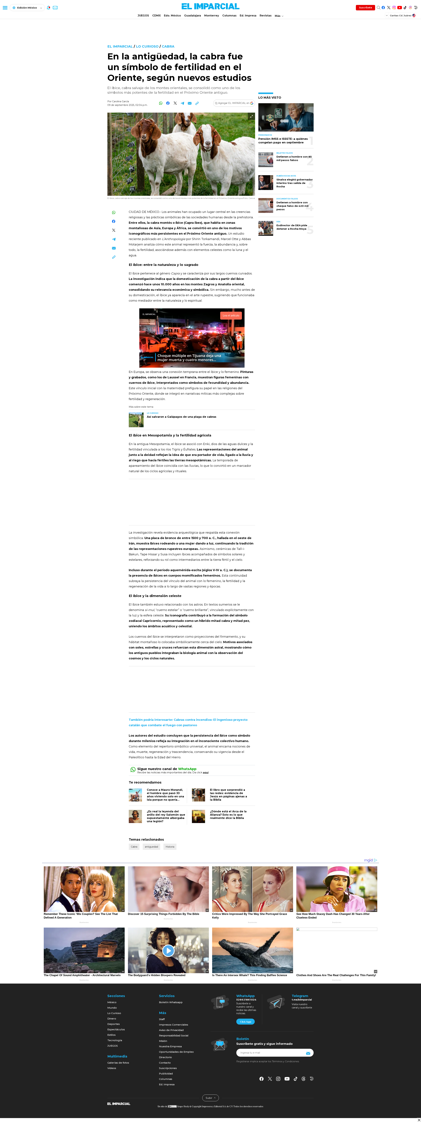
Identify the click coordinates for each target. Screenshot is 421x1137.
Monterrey (211, 15)
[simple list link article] (286, 118)
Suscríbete (365, 7)
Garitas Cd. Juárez (400, 15)
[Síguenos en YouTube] (399, 7)
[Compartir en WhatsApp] (160, 103)
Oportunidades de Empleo (176, 1051)
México (111, 1002)
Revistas (266, 15)
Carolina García (120, 101)
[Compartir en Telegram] (182, 103)
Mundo (112, 1007)
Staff (162, 1019)
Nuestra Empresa (170, 1046)
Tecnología (114, 1040)
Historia (170, 846)
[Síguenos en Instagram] (394, 7)
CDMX (156, 15)
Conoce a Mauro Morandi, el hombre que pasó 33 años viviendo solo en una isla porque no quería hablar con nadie (165, 796)
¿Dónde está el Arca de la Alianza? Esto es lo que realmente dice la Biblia (228, 815)
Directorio (165, 1057)
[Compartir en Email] (189, 103)
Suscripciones (168, 1068)
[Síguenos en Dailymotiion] (312, 1079)
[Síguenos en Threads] (410, 7)
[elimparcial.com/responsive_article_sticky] (419, 1120)
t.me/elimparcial (302, 999)
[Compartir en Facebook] (168, 103)
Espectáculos (116, 1029)
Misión (163, 1040)
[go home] (118, 1104)
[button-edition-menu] (387, 15)
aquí (206, 772)
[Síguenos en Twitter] (388, 7)
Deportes (113, 1024)
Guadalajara (192, 15)
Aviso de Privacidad (171, 1030)
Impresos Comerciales (173, 1024)
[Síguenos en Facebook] (383, 7)
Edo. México (172, 15)
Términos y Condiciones (285, 1061)
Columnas (229, 15)
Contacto (165, 1062)
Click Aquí (245, 1021)
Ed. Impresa (248, 15)
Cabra (168, 46)
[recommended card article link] (136, 419)
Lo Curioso (147, 46)
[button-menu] (5, 7)
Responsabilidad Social (173, 1035)
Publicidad (166, 1073)
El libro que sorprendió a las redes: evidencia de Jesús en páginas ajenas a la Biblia (228, 794)
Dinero (111, 1018)
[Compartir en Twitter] (175, 103)
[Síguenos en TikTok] (405, 7)
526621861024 (246, 999)
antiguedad (151, 846)
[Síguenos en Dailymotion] (416, 7)
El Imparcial (120, 46)
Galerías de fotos (118, 1062)
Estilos (111, 1034)
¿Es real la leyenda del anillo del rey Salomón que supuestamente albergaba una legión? (166, 816)
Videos (111, 1068)
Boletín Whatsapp (171, 1002)
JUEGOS (143, 15)
